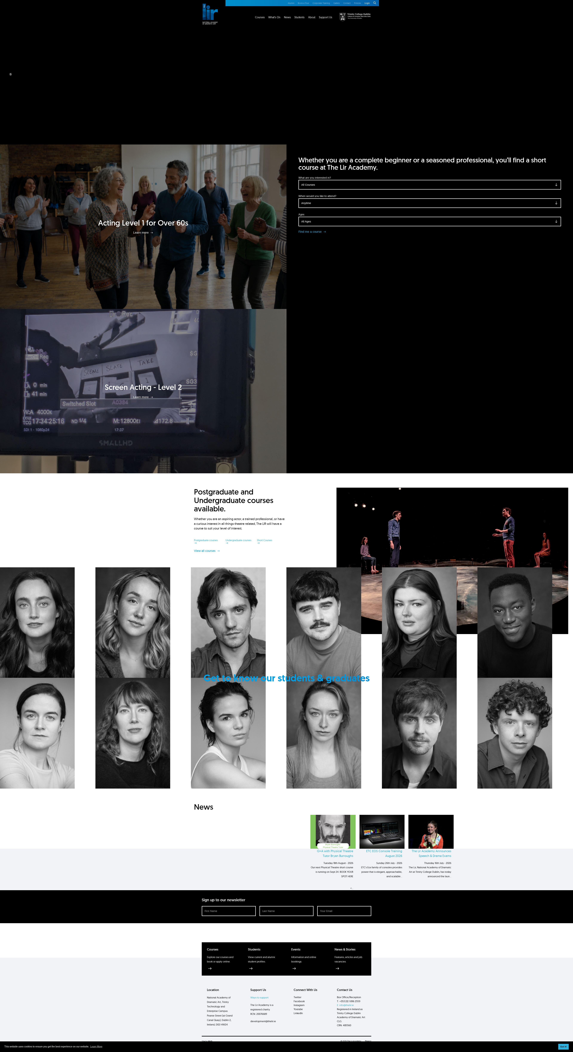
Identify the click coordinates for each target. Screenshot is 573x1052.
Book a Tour (303, 3)
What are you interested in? (314, 177)
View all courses (205, 551)
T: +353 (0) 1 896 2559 (348, 1001)
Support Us (325, 17)
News (287, 17)
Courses (260, 17)
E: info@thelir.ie (345, 1005)
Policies (357, 3)
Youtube (298, 1009)
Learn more (141, 232)
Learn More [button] (96, 1046)
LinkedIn (298, 1013)
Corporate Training (321, 3)
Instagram (299, 1005)
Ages (301, 214)
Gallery (337, 3)
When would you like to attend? (317, 196)
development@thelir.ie (263, 1021)
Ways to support (259, 997)
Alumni (291, 3)
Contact (347, 3)
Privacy (368, 1041)
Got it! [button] (563, 1046)
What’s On (274, 17)
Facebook (299, 1001)
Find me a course (310, 231)
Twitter (297, 997)
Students (299, 17)
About (311, 17)
